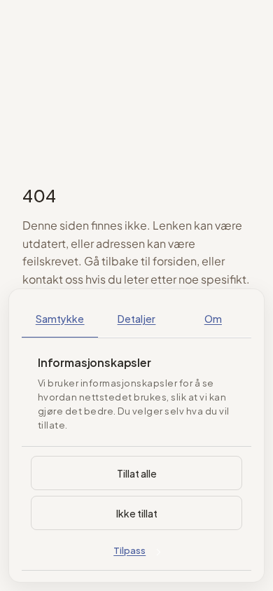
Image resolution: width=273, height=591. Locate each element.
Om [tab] (213, 318)
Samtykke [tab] (60, 318)
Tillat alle (137, 473)
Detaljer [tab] (137, 318)
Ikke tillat (137, 513)
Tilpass (129, 549)
